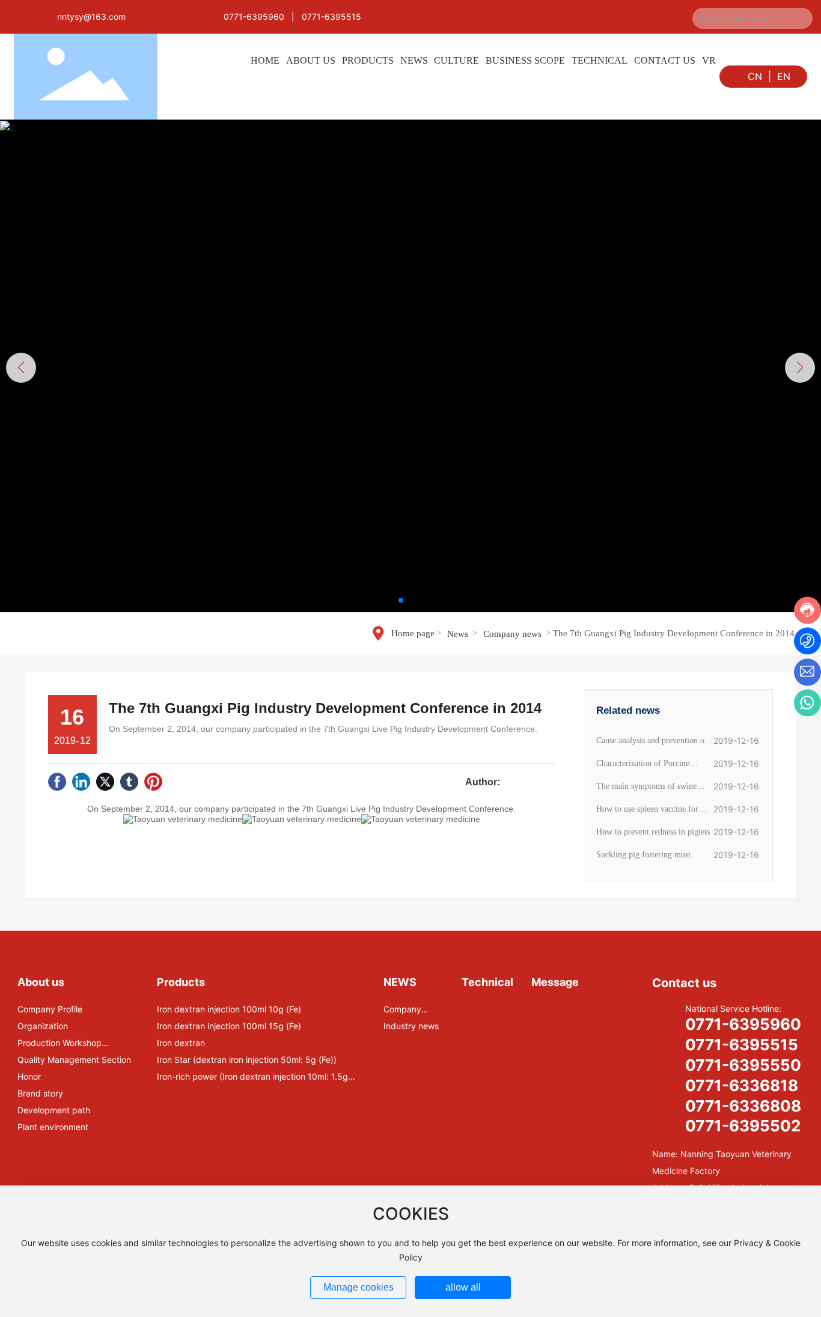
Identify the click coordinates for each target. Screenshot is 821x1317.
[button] (400, 600)
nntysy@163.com (91, 16)
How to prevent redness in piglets (653, 831)
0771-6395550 (743, 1065)
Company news (512, 634)
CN (755, 76)
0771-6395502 (743, 1125)
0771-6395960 (254, 16)
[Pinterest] (153, 782)
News (457, 634)
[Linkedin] (81, 782)
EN (783, 76)
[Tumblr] (129, 782)
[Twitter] (105, 782)
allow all (463, 1287)
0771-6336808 (743, 1105)
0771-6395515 (331, 16)
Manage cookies (358, 1287)
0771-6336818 (741, 1085)
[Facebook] (57, 782)
